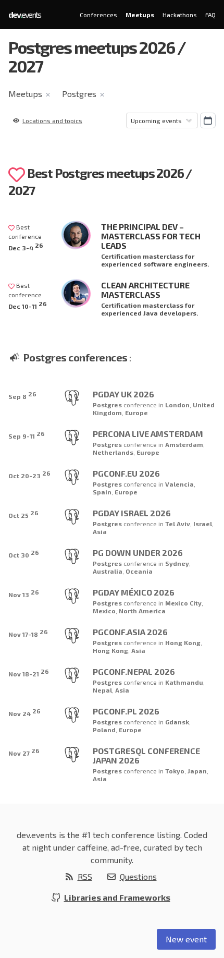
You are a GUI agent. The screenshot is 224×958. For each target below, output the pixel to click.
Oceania (139, 571)
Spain (102, 491)
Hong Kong (183, 642)
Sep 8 (22, 395)
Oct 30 (23, 554)
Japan (197, 770)
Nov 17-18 (28, 633)
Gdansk (177, 721)
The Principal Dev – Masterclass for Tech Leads (151, 236)
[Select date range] (208, 120)
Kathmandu (184, 682)
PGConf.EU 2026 (126, 473)
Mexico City (183, 603)
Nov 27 (24, 752)
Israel (202, 523)
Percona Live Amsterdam (148, 434)
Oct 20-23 (29, 474)
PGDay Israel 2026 (132, 513)
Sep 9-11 (26, 435)
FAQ (210, 14)
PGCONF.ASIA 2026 (130, 632)
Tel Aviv (177, 523)
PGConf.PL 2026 (126, 711)
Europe (136, 412)
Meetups (140, 14)
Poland (104, 729)
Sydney (177, 563)
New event (186, 939)
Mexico (104, 610)
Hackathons (180, 14)
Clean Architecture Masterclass (145, 289)
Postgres (79, 94)
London (177, 404)
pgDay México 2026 (134, 592)
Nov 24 (24, 712)
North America (142, 610)
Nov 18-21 (28, 672)
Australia (107, 571)
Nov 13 (23, 593)
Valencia (179, 484)
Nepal (102, 690)
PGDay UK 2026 (123, 394)
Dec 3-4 (25, 246)
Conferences (98, 14)
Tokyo (174, 770)
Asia (100, 531)
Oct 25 (23, 514)
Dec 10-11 (27, 305)
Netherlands (113, 452)
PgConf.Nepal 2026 (134, 671)
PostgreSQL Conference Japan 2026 (146, 755)
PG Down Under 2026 (138, 552)
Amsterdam (184, 444)
